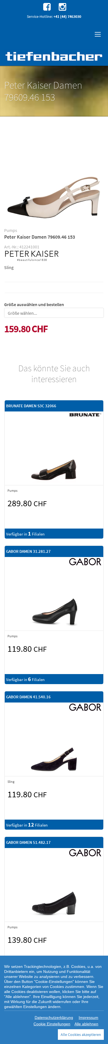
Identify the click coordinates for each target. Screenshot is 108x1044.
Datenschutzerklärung (54, 1017)
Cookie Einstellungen (52, 1024)
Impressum (88, 1017)
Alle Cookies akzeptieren (81, 1034)
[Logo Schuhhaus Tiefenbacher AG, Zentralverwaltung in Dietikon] (54, 56)
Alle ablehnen (86, 1024)
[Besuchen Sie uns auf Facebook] (46, 6)
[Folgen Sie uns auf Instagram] (62, 6)
